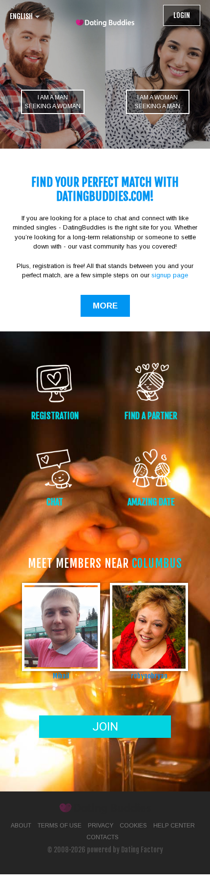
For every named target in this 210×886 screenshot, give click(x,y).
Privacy (100, 825)
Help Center (174, 825)
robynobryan (149, 676)
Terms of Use (60, 825)
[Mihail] (61, 626)
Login (181, 15)
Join (105, 726)
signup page (169, 275)
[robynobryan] (149, 626)
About (21, 825)
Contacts (102, 837)
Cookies (133, 825)
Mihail (61, 676)
